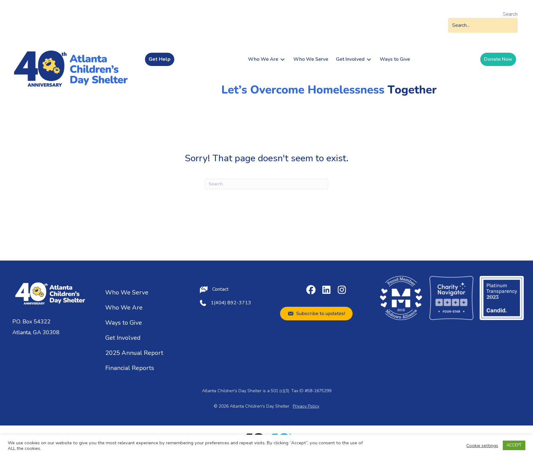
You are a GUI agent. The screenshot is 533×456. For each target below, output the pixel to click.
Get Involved (123, 338)
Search (510, 14)
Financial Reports (129, 368)
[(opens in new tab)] (401, 297)
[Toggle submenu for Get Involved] (369, 59)
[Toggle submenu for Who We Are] (282, 59)
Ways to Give (123, 322)
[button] (311, 289)
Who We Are (124, 307)
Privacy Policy (306, 406)
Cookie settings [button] (482, 445)
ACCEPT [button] (514, 445)
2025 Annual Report (134, 353)
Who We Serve (126, 292)
